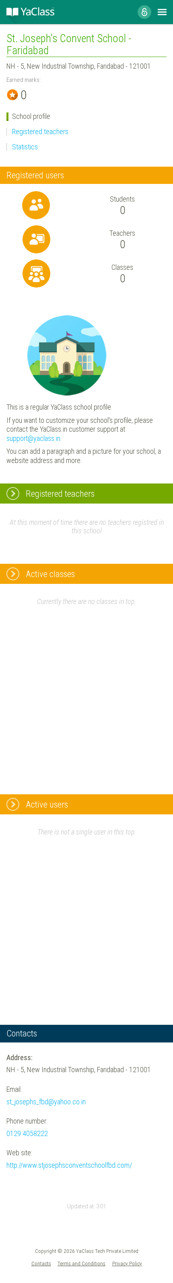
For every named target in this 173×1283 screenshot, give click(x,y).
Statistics (25, 147)
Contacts (41, 1263)
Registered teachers (40, 131)
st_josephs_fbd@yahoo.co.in (46, 1101)
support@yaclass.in (33, 438)
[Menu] (162, 12)
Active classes (50, 574)
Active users (47, 804)
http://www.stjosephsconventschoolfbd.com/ (69, 1165)
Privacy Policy (127, 1263)
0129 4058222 (27, 1133)
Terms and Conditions (81, 1263)
